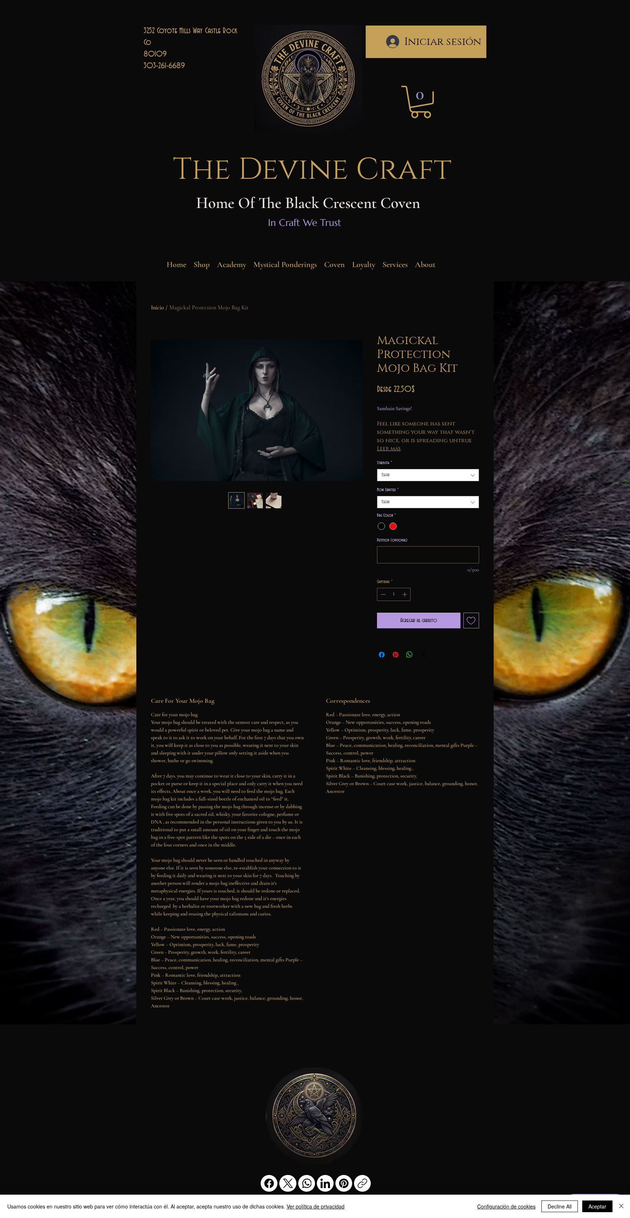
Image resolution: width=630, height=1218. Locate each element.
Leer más (389, 448)
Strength (384, 462)
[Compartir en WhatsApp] (409, 654)
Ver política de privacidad (316, 1206)
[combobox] (428, 475)
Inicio (157, 307)
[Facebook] (269, 1183)
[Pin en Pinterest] (395, 654)
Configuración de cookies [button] (506, 1206)
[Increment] (405, 594)
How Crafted (387, 489)
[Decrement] (382, 594)
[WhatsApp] (306, 1183)
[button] (420, 102)
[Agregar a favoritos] (471, 621)
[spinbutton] (394, 594)
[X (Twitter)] (288, 1183)
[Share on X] (423, 654)
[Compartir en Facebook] (381, 654)
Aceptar (597, 1206)
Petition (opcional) (392, 540)
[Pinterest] (343, 1183)
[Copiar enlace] (362, 1183)
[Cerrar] (621, 1206)
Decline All (560, 1206)
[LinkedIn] (325, 1183)
